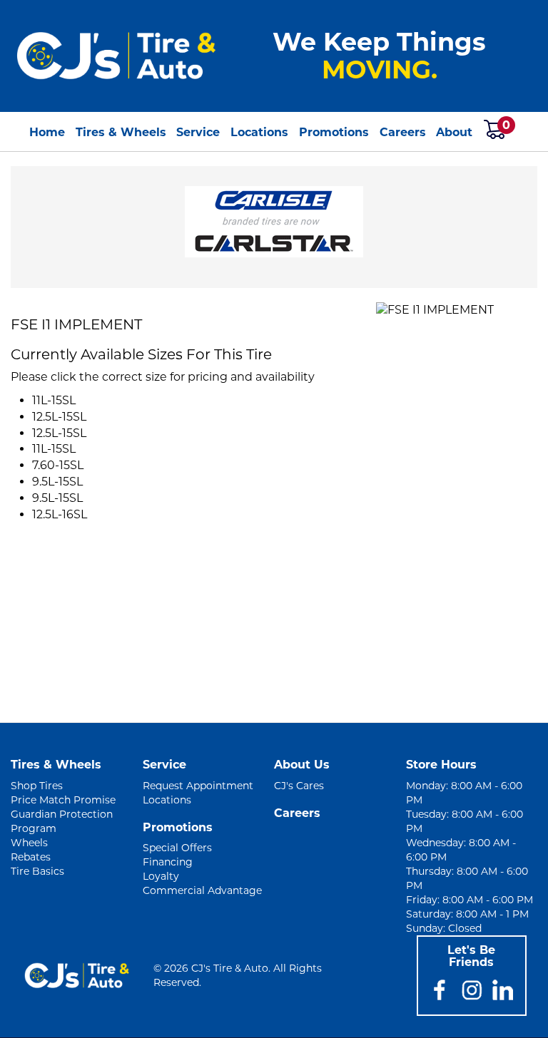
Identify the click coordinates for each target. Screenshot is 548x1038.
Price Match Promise (63, 799)
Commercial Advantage (202, 890)
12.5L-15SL (59, 416)
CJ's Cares (299, 785)
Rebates (31, 857)
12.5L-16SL (59, 514)
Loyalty (161, 876)
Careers (403, 132)
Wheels (29, 842)
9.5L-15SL (57, 481)
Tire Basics (37, 871)
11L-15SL (54, 400)
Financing (168, 861)
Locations (259, 132)
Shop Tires (37, 785)
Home (47, 132)
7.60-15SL (57, 465)
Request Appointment (198, 785)
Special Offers (177, 847)
